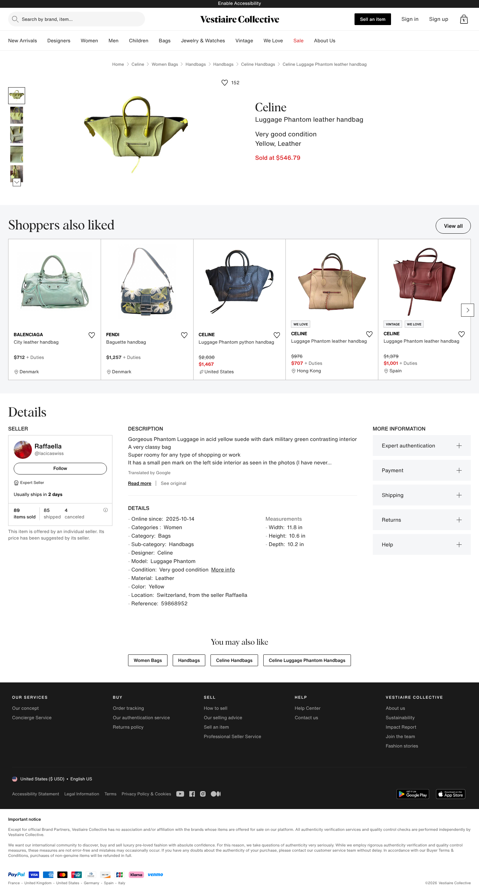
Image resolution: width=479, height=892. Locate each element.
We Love (273, 40)
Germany (91, 883)
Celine (138, 64)
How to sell (215, 708)
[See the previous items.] (17, 87)
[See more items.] (17, 182)
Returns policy (128, 727)
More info (223, 569)
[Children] (153, 40)
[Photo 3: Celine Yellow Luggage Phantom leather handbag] (16, 134)
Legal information (81, 794)
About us (395, 708)
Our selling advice (223, 717)
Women (89, 40)
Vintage (244, 40)
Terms (110, 794)
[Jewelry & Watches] (230, 40)
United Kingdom (38, 883)
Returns (391, 520)
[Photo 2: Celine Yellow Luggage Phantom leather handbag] (16, 115)
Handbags (195, 64)
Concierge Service (31, 717)
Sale (299, 40)
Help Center (308, 708)
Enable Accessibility (239, 3)
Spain (109, 883)
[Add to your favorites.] (92, 335)
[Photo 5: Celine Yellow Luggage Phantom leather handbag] (16, 173)
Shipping (393, 495)
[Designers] (75, 40)
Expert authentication (408, 445)
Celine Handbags (258, 64)
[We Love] (288, 40)
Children (139, 40)
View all (453, 226)
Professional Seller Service (232, 736)
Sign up (438, 19)
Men (114, 40)
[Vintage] (258, 40)
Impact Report (401, 727)
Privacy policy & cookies (146, 794)
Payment (392, 470)
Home (118, 64)
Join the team (400, 736)
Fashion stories (402, 746)
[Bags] (175, 40)
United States (68, 883)
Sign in (410, 19)
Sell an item (372, 19)
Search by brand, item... (47, 19)
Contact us (306, 717)
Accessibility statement (35, 794)
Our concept (25, 708)
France (14, 883)
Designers (58, 40)
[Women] (103, 40)
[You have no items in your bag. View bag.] (464, 19)
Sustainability (400, 717)
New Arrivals (22, 40)
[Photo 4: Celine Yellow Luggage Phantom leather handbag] (16, 154)
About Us (324, 40)
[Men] (123, 40)
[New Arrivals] (42, 40)
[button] (464, 19)
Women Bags (165, 64)
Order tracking (128, 708)
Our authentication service (141, 717)
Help (387, 544)
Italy (121, 883)
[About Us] (340, 40)
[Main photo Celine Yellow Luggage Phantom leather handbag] (16, 95)
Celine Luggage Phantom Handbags (307, 660)
